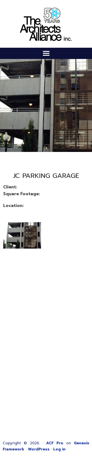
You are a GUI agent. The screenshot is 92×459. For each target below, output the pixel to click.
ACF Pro (54, 443)
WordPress (39, 449)
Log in (59, 449)
